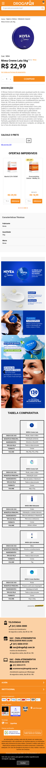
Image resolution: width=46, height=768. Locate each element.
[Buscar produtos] (43, 8)
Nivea (34, 60)
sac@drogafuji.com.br (24, 647)
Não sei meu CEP (6, 144)
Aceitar (23, 763)
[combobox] (23, 8)
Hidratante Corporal (24, 19)
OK (29, 140)
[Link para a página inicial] (3, 19)
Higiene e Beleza (11, 19)
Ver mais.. (12, 759)
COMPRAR (29, 79)
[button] (23, 72)
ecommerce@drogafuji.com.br (25, 668)
